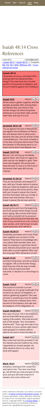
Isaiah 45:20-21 (11, 231)
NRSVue (23, 65)
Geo (14, 2)
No (37, 99)
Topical (22, 2)
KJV (7, 65)
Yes (33, 99)
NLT (11, 65)
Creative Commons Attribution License (24, 394)
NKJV (16, 65)
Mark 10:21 (9, 363)
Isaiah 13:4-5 (9, 284)
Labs (30, 2)
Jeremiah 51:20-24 (12, 178)
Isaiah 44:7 (8, 337)
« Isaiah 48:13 (8, 62)
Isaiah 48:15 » (22, 62)
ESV (29, 65)
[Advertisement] (22, 25)
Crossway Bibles (31, 401)
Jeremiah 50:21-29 (12, 125)
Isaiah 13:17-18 (11, 152)
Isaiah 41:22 (9, 258)
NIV (3, 65)
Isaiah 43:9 (8, 99)
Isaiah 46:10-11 (11, 205)
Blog (36, 2)
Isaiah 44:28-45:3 (11, 310)
